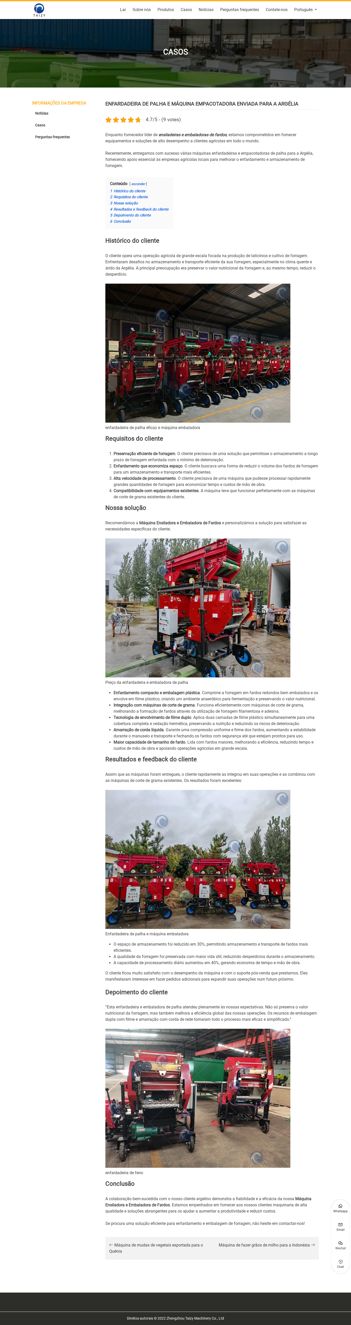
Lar (123, 9)
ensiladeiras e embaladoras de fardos (193, 134)
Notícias (206, 9)
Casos (186, 9)
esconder (138, 184)
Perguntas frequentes (239, 9)
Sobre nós (142, 9)
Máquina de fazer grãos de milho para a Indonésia (265, 1245)
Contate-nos (277, 9)
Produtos (166, 9)
